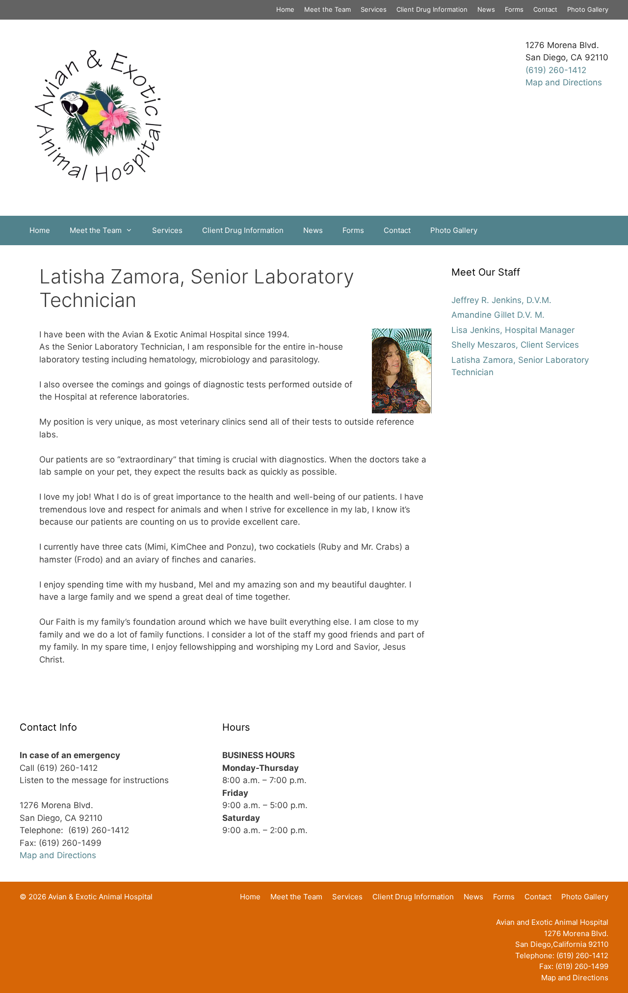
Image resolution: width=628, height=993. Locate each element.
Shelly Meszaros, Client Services (515, 345)
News (486, 9)
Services (374, 9)
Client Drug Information (432, 9)
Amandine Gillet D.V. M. (498, 315)
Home (285, 9)
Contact (545, 9)
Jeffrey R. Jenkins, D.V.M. (501, 300)
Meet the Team (327, 9)
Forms (514, 9)
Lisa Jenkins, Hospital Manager (513, 330)
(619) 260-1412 (555, 70)
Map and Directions (563, 82)
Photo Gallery (587, 9)
